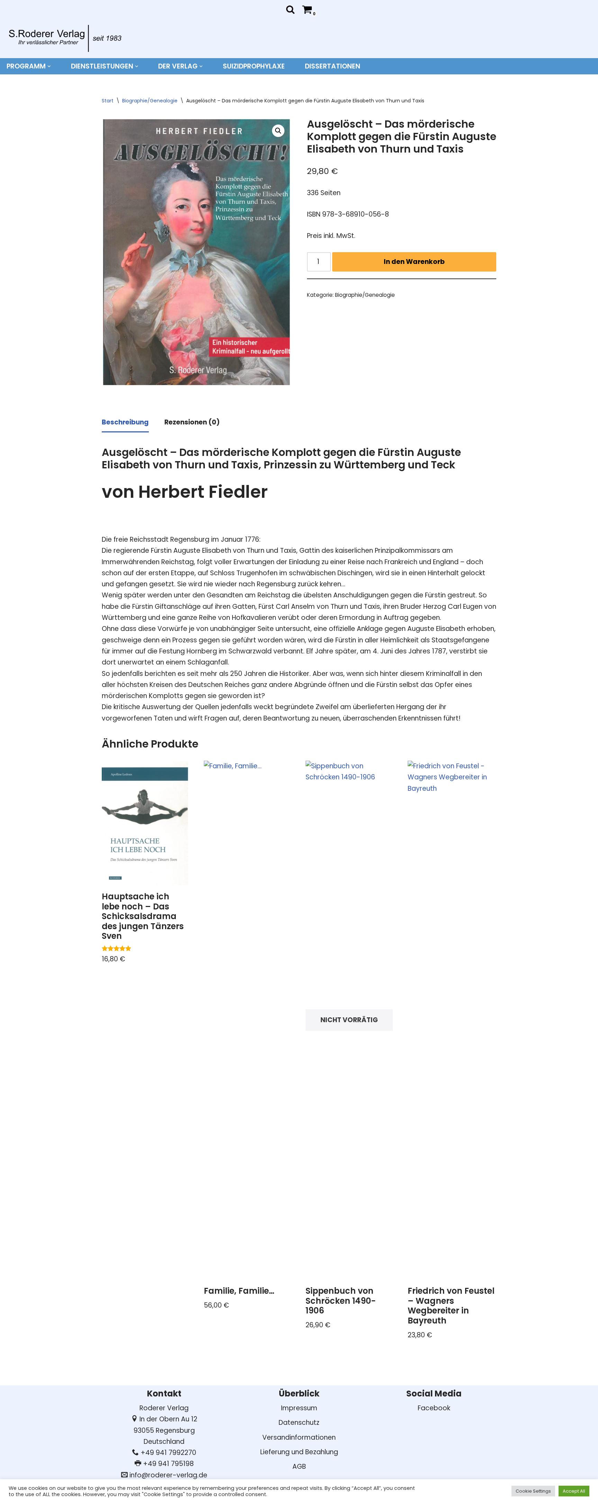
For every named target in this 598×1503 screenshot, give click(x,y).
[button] (49, 66)
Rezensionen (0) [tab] (192, 422)
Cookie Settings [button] (533, 1491)
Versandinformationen (299, 1437)
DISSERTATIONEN (332, 66)
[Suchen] (290, 9)
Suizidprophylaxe (254, 66)
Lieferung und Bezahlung (299, 1452)
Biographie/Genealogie (150, 100)
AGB (299, 1466)
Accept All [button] (574, 1491)
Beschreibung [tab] (125, 422)
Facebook (434, 1408)
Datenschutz (299, 1422)
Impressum (299, 1408)
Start (108, 100)
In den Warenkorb (414, 261)
